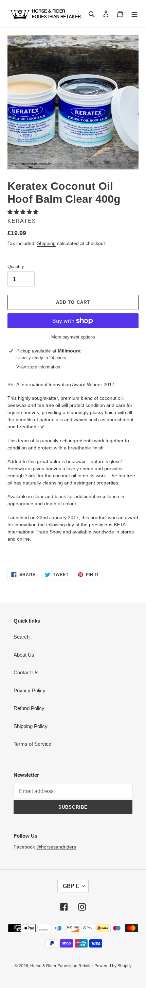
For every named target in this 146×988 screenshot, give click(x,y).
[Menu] (134, 13)
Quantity (15, 266)
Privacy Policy (29, 690)
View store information (38, 366)
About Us (24, 655)
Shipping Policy (31, 726)
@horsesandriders (56, 847)
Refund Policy (29, 708)
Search (22, 637)
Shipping (46, 243)
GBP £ (71, 886)
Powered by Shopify (112, 966)
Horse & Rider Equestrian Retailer (61, 966)
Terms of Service (32, 744)
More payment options (73, 337)
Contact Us (26, 672)
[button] (23, 212)
